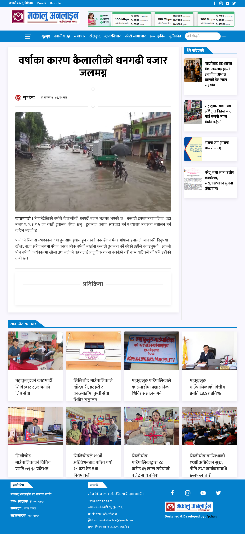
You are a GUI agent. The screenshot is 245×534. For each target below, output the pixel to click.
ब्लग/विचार (112, 36)
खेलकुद (94, 36)
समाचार (80, 36)
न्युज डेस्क (29, 98)
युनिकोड (175, 36)
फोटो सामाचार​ (135, 36)
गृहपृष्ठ (46, 36)
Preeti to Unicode (49, 3)
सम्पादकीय (157, 36)
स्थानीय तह (62, 36)
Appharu (212, 516)
